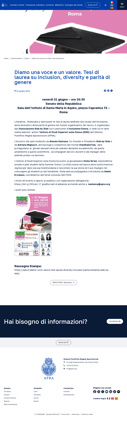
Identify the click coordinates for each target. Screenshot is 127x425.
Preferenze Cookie (87, 414)
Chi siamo (7, 391)
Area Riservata (69, 395)
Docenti (7, 395)
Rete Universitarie (10, 404)
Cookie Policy (76, 414)
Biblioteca (59, 5)
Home (6, 58)
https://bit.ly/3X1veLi (26, 184)
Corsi (35, 391)
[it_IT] (111, 2)
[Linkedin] (110, 391)
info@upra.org (71, 369)
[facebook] (105, 91)
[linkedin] (108, 91)
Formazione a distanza (34, 5)
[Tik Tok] (114, 391)
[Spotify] (118, 391)
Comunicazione (16, 58)
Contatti (67, 391)
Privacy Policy (65, 414)
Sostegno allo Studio (74, 5)
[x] (111, 91)
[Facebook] (94, 391)
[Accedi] (105, 5)
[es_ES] (111, 8)
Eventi (27, 58)
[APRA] (5, 5)
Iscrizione (50, 5)
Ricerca (6, 401)
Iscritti (36, 398)
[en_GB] (111, 5)
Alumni (36, 401)
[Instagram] (98, 391)
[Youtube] (106, 391)
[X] (102, 391)
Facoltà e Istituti (17, 5)
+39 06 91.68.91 (72, 365)
